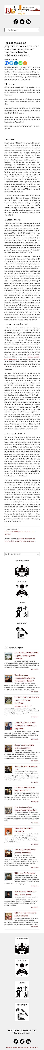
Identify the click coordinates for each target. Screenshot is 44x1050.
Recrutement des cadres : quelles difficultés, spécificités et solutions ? (25, 678)
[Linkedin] (16, 63)
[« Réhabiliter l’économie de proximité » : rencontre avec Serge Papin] (8, 726)
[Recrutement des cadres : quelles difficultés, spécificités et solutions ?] (8, 678)
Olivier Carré (8, 541)
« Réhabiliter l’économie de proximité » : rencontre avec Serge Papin (25, 726)
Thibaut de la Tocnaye (29, 541)
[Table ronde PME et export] (8, 876)
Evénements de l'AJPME (11, 532)
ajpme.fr (22, 10)
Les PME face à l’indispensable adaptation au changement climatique (26, 656)
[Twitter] (11, 63)
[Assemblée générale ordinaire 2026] (8, 769)
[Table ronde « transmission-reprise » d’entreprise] (8, 853)
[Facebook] (7, 63)
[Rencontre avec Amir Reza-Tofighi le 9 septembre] (8, 894)
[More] (25, 63)
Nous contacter (23, 1047)
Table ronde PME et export (25, 873)
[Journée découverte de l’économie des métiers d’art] (8, 810)
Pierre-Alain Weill (17, 541)
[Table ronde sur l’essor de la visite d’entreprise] (8, 916)
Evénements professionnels (27, 532)
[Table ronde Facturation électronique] (8, 831)
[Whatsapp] (20, 63)
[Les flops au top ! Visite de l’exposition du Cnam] (8, 791)
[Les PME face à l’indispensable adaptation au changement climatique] (8, 656)
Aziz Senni (21, 538)
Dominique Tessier (30, 538)
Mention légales (11, 1047)
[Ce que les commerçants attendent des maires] (8, 748)
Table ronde (7, 534)
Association (34, 1047)
